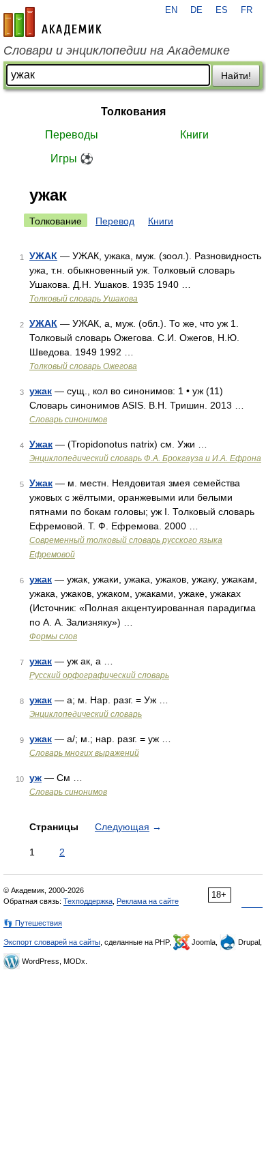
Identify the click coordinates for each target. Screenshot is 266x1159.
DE (196, 10)
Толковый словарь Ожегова (83, 366)
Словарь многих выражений (84, 753)
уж (35, 777)
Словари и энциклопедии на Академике (116, 50)
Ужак (41, 444)
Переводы (71, 135)
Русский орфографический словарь (99, 675)
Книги (194, 135)
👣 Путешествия (32, 923)
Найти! (236, 75)
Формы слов (53, 636)
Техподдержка (88, 901)
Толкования (133, 111)
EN (171, 10)
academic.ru (52, 22)
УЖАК (43, 255)
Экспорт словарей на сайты (51, 942)
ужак (40, 390)
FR (246, 10)
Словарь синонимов (68, 419)
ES (222, 10)
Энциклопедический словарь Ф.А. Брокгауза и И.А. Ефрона (145, 458)
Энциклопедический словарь (85, 714)
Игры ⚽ (71, 158)
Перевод (114, 221)
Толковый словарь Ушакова (83, 299)
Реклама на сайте (148, 901)
